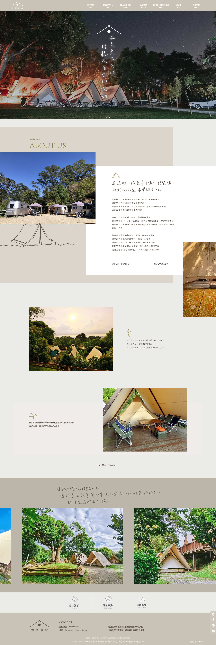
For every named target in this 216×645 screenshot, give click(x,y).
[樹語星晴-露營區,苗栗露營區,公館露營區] (17, 6)
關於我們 (90, 6)
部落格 (178, 6)
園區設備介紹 (125, 6)
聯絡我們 (196, 6)
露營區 (88, 638)
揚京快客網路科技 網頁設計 (132, 642)
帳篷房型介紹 (108, 6)
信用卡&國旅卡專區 (161, 6)
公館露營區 (105, 638)
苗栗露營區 (96, 638)
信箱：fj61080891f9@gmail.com (73, 630)
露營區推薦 (114, 638)
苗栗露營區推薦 (124, 638)
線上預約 (143, 6)
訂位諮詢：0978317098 (69, 627)
